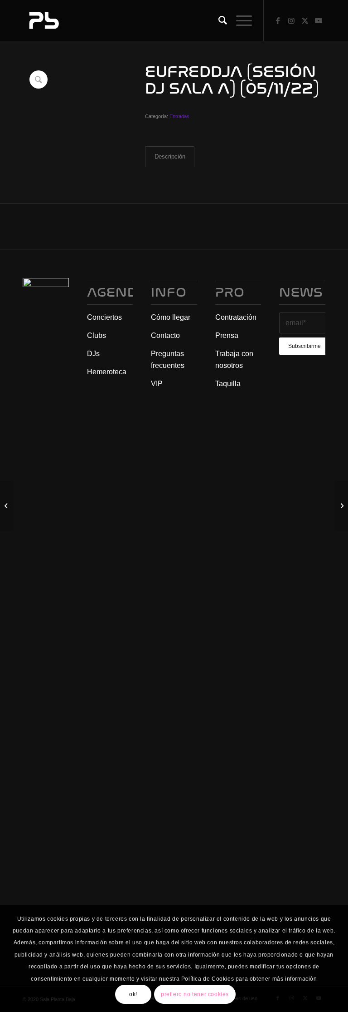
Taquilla (228, 383)
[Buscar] (218, 20)
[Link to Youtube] (318, 20)
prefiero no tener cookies (195, 994)
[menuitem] (218, 20)
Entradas (179, 116)
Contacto (165, 335)
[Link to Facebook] (278, 20)
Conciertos (104, 317)
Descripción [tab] (170, 156)
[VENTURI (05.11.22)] (341, 506)
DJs (93, 353)
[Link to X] (305, 20)
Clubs (96, 335)
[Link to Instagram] (291, 20)
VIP (157, 383)
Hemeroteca (106, 372)
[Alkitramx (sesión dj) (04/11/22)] (7, 506)
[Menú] (239, 20)
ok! (133, 994)
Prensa (226, 335)
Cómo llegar (170, 317)
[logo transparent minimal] (43, 20)
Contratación (235, 317)
